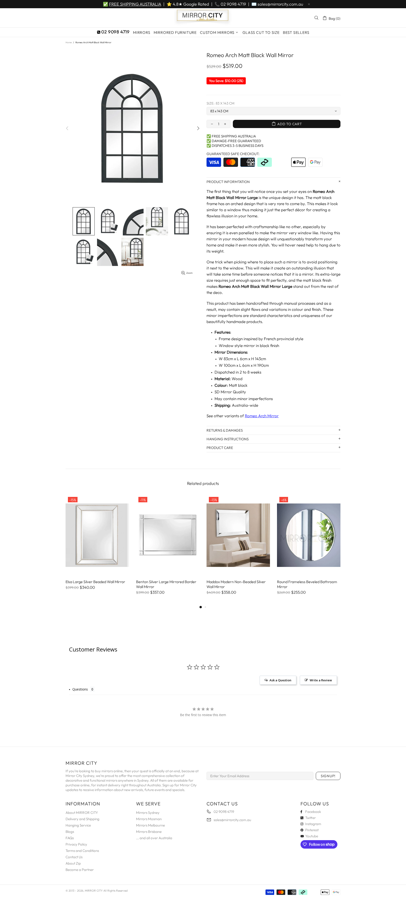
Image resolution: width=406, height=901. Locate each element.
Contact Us (74, 857)
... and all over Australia (154, 838)
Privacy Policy (76, 844)
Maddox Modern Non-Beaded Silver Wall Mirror (236, 584)
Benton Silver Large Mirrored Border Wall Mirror (166, 584)
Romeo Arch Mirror (262, 415)
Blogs (70, 831)
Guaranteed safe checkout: (233, 154)
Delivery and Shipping (82, 819)
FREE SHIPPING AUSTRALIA (135, 4)
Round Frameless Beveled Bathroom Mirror (307, 584)
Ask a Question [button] (280, 680)
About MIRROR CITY (82, 812)
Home (69, 42)
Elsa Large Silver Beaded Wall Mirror (95, 581)
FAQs (70, 838)
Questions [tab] (80, 689)
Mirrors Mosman (149, 819)
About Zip (73, 863)
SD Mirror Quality (230, 391)
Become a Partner (80, 869)
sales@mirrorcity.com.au (280, 4)
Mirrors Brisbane (149, 831)
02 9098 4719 (233, 4)
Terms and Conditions (82, 850)
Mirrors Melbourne (150, 825)
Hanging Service (78, 825)
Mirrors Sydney (148, 812)
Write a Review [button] (321, 680)
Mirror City (203, 18)
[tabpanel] (97, 547)
